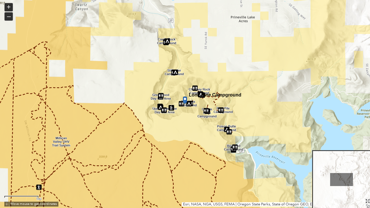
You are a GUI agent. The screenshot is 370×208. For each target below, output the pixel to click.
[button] (7, 204)
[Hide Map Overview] (367, 205)
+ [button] (9, 7)
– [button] (9, 16)
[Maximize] (367, 201)
